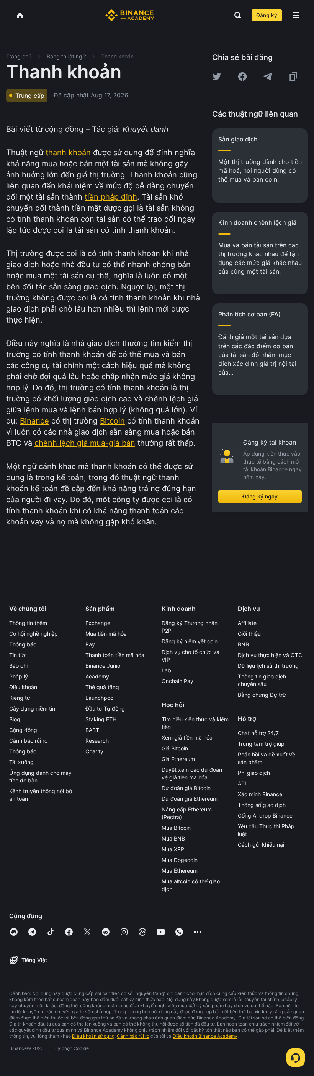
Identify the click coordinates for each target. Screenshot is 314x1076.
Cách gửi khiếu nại (261, 844)
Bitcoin (112, 420)
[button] (295, 15)
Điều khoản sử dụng (93, 1036)
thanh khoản (68, 152)
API (242, 783)
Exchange (97, 623)
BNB (243, 644)
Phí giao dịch (254, 772)
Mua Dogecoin (180, 860)
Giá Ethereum (178, 759)
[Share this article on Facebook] (242, 76)
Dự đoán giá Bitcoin (186, 788)
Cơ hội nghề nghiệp (33, 633)
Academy (97, 676)
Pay (90, 644)
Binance (34, 420)
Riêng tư (19, 698)
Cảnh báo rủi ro (28, 740)
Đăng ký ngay (260, 496)
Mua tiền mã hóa (106, 633)
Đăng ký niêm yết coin (190, 641)
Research (97, 740)
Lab (166, 670)
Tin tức (18, 655)
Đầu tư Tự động (105, 708)
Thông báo (22, 644)
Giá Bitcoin (175, 748)
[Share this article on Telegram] (267, 76)
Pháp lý (18, 676)
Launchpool (99, 698)
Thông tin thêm (28, 623)
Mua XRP (173, 849)
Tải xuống (21, 762)
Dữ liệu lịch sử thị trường (268, 665)
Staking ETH (100, 719)
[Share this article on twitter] (216, 76)
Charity (94, 751)
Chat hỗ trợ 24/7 (258, 733)
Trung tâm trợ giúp (261, 743)
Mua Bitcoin (176, 827)
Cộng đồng (23, 730)
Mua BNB (173, 838)
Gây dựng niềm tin (32, 708)
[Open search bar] (235, 15)
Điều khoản (23, 687)
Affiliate (247, 623)
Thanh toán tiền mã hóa (114, 655)
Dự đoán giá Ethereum (190, 798)
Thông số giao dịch (262, 805)
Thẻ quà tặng (102, 687)
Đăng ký (266, 15)
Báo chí (18, 665)
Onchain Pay (177, 681)
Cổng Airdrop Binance (265, 815)
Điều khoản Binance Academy (205, 1036)
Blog (14, 719)
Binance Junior (103, 665)
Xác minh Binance (260, 794)
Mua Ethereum (180, 870)
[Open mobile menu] (295, 15)
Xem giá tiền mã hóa (187, 737)
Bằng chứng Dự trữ (262, 694)
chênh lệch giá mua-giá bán (84, 443)
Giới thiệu (249, 633)
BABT (92, 730)
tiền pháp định (111, 196)
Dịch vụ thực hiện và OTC (270, 655)
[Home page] (129, 15)
